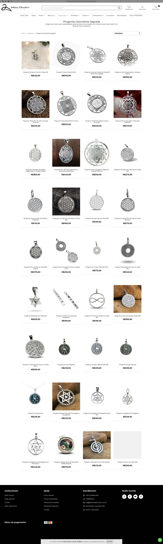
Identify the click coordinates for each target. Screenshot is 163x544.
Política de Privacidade (51, 502)
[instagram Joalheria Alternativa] (2, 1)
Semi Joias (24, 15)
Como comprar (49, 495)
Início (23, 33)
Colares (85, 15)
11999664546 (90, 499)
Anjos (34, 15)
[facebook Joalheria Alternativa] (5, 1)
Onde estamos (9, 499)
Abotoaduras (121, 15)
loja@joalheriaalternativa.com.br (96, 502)
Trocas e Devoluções (50, 499)
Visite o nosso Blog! (92, 510)
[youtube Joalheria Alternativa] (8, 1)
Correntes (110, 15)
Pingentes (62, 15)
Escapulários (97, 15)
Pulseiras (74, 15)
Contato (7, 502)
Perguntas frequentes (51, 506)
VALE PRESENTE (136, 15)
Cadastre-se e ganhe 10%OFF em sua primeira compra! (81, 1)
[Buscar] (119, 8)
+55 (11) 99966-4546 (92, 495)
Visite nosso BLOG (11, 506)
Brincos (51, 15)
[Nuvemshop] (152, 533)
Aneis (41, 15)
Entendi (109, 541)
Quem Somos (9, 495)
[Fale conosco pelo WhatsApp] (160, 540)
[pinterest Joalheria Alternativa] (11, 1)
